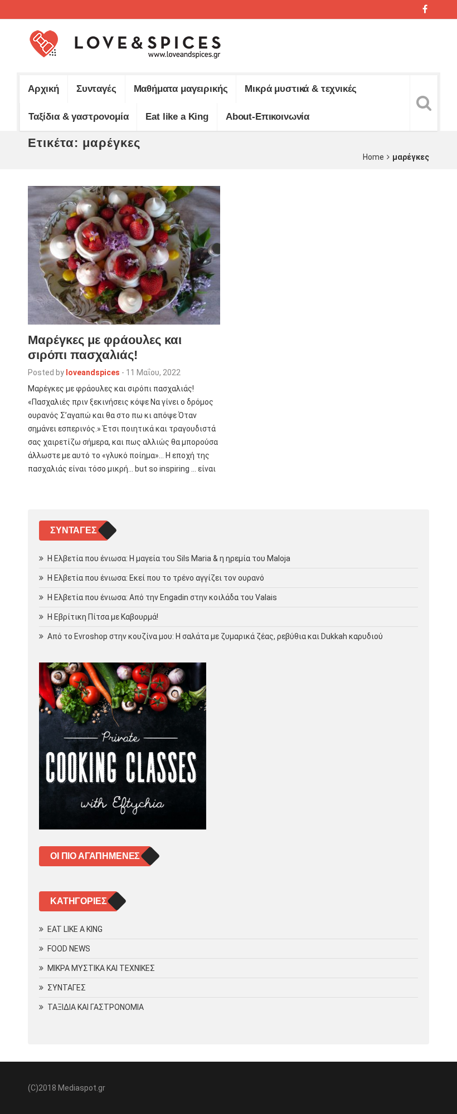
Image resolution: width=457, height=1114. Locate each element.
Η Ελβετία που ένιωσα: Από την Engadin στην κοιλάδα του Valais (162, 597)
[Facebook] (425, 9)
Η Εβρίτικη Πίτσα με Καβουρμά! (102, 616)
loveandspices (93, 372)
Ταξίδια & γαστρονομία (78, 116)
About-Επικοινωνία (267, 116)
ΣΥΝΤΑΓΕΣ (66, 987)
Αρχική (43, 89)
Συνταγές (96, 89)
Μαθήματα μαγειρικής (181, 89)
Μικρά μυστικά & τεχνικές (301, 89)
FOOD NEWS (68, 948)
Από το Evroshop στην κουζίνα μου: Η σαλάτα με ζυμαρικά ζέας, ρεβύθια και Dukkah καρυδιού (215, 636)
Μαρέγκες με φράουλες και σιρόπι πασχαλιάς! (105, 347)
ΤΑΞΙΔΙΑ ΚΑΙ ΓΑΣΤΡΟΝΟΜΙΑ (95, 1007)
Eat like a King (176, 116)
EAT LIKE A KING (75, 929)
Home (373, 157)
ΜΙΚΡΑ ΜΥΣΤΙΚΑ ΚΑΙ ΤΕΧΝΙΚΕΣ (101, 968)
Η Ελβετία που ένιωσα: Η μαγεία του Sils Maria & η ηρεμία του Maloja (168, 558)
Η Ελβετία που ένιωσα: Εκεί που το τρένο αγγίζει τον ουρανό (155, 577)
